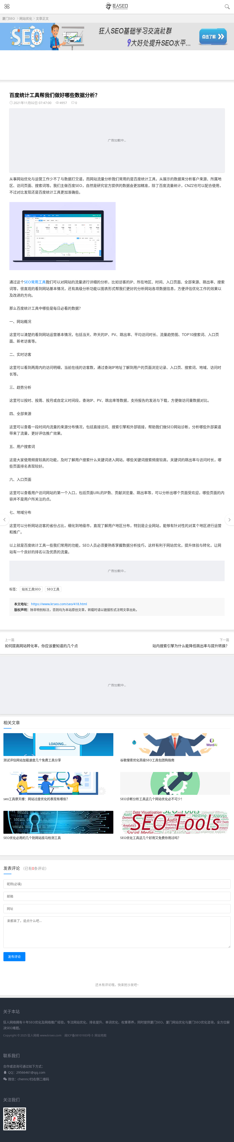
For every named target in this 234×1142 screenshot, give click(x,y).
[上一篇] (4, 519)
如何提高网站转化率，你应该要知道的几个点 (41, 645)
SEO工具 (53, 589)
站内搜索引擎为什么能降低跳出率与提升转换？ (190, 645)
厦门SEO (8, 18)
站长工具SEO (31, 589)
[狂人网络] (117, 9)
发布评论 (14, 956)
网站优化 (25, 18)
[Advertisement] (117, 140)
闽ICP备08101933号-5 (78, 1035)
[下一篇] (229, 519)
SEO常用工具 (35, 282)
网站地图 (100, 1035)
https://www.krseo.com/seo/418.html (59, 604)
